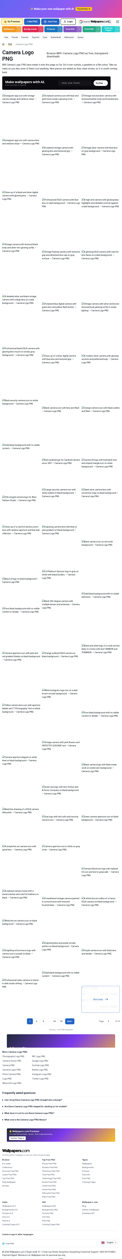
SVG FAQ (46, 1217)
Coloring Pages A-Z (10, 1224)
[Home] (3, 44)
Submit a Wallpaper (90, 1210)
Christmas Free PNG (51, 1171)
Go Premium (14, 21)
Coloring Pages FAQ (51, 1224)
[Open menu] (117, 21)
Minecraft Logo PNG (12, 1083)
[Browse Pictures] (60, 29)
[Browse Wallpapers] (19, 29)
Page (101, 1021)
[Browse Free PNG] (98, 29)
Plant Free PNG (48, 1197)
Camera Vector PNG (12, 1061)
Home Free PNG (49, 1189)
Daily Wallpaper (9, 1182)
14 (54, 1021)
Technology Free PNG (51, 1178)
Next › (69, 1021)
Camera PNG (9, 1065)
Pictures (51, 29)
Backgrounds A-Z (10, 1210)
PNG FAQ (46, 1221)
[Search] (109, 21)
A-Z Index (6, 1164)
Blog (84, 1206)
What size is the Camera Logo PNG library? (25, 1120)
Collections (7, 1167)
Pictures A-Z (7, 1213)
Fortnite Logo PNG (40, 1065)
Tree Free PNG (48, 1175)
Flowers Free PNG (50, 1167)
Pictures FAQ (47, 1213)
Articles (5, 1186)
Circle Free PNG (49, 1186)
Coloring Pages (108, 29)
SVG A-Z (6, 1217)
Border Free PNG (49, 1182)
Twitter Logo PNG (40, 1079)
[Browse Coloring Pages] (117, 29)
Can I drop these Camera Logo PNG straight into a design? (33, 1100)
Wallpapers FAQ (49, 1206)
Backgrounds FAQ (50, 1210)
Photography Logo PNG (13, 1056)
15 (61, 1021)
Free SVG (70, 29)
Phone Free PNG (49, 1164)
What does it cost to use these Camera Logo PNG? (29, 1113)
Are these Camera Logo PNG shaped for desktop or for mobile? (35, 1106)
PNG (10, 44)
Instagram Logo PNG (41, 1074)
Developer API (88, 1213)
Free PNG (89, 29)
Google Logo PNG (40, 1061)
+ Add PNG (32, 21)
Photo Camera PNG (12, 1074)
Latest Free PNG (9, 1175)
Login (70, 21)
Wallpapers (9, 29)
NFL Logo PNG (38, 1056)
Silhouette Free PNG (51, 1193)
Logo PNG (7, 1079)
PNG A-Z (6, 1221)
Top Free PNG (8, 1178)
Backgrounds (30, 29)
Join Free (52, 21)
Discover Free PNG (10, 1171)
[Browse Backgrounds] (41, 29)
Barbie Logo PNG (40, 1070)
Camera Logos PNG (12, 1070)
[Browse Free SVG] (79, 29)
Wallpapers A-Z (9, 1206)
